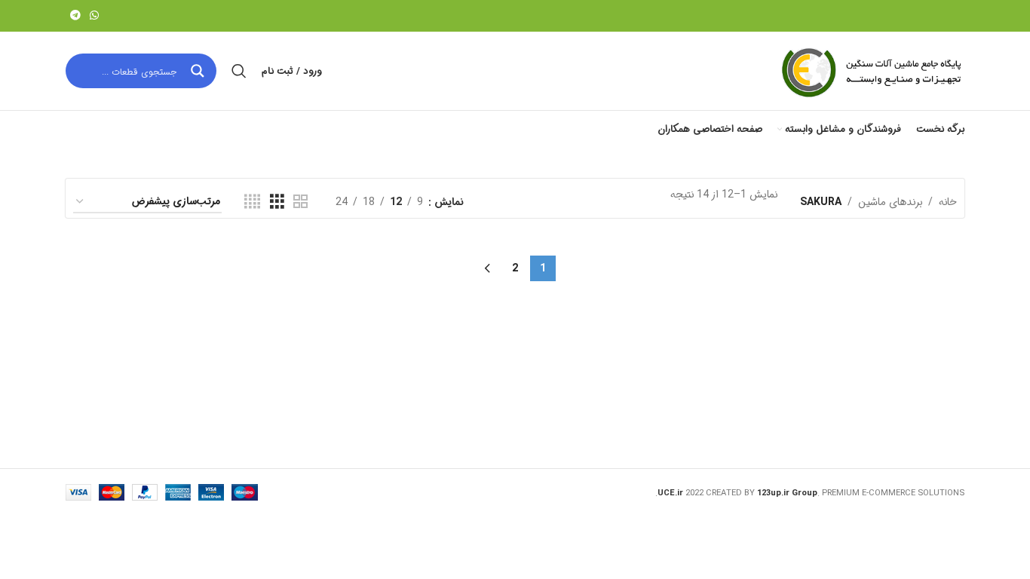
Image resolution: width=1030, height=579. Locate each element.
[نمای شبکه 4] (252, 202)
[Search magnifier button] (199, 70)
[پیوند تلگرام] (75, 15)
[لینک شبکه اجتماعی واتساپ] (94, 15)
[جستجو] (239, 71)
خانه (948, 202)
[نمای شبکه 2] (300, 202)
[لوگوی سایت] (870, 71)
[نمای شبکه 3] (277, 202)
